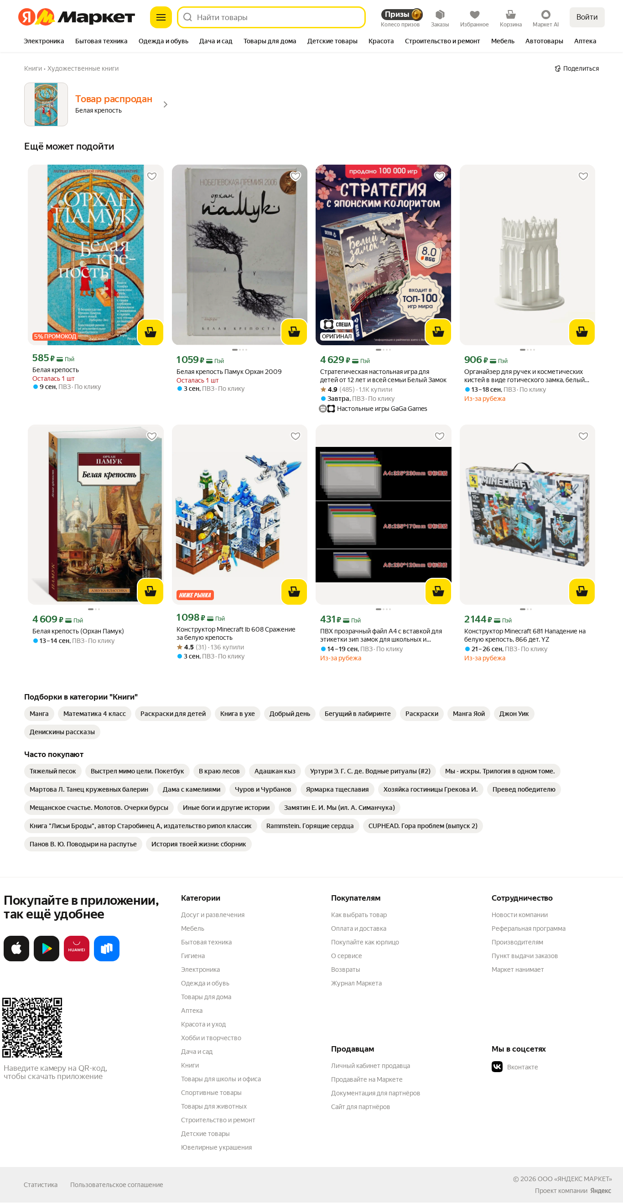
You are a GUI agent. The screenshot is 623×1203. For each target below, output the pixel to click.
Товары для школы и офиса (221, 1079)
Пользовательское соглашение (116, 1184)
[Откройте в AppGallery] (76, 959)
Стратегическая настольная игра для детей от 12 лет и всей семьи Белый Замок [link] (383, 376)
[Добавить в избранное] (151, 176)
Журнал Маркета (356, 983)
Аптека (191, 1010)
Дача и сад (197, 1051)
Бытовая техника (206, 942)
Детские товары (205, 1133)
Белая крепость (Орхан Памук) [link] (78, 631)
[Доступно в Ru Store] (106, 959)
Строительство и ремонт (218, 1120)
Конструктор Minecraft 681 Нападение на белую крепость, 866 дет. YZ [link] (525, 635)
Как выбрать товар (359, 914)
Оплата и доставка (358, 928)
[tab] (44, 42)
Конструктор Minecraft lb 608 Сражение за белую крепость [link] (236, 633)
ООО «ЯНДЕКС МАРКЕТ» (575, 1178)
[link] (39, 713)
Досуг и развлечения (212, 914)
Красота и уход (203, 1024)
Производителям (517, 942)
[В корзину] (150, 332)
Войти (587, 17)
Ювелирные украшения (216, 1147)
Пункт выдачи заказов (525, 955)
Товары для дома (206, 997)
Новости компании (520, 914)
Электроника (200, 969)
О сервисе (346, 955)
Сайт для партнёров (360, 1106)
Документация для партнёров (376, 1093)
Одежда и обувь (205, 983)
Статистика (40, 1184)
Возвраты (345, 969)
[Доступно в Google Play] (46, 959)
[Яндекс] (600, 1190)
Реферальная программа (529, 928)
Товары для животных (214, 1106)
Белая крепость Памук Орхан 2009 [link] (229, 371)
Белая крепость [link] (55, 369)
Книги (190, 1065)
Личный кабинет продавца (370, 1065)
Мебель (192, 928)
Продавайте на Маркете (367, 1079)
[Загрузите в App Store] (16, 959)
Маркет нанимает (518, 969)
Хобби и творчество (211, 1038)
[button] (555, 1067)
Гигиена (193, 955)
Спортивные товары (211, 1092)
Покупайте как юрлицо (365, 942)
